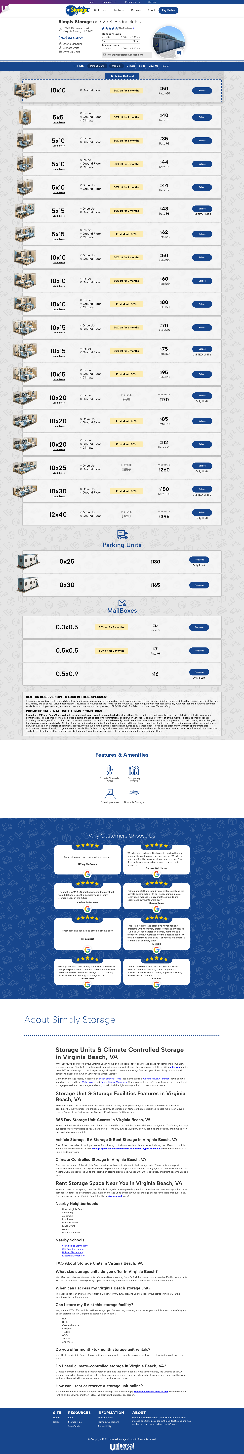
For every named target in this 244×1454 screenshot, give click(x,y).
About (151, 10)
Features (119, 10)
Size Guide (74, 1426)
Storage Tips (75, 1422)
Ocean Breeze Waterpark (113, 1082)
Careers (152, 2)
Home (91, 2)
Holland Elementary (72, 1252)
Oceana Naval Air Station (156, 1078)
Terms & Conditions (108, 1422)
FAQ (70, 1417)
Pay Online (168, 10)
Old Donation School (73, 1249)
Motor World (88, 1082)
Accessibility (104, 1426)
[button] (109, 2)
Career (56, 1422)
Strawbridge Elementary (75, 1245)
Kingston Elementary (73, 1255)
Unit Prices (100, 10)
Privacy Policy (105, 1417)
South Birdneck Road (110, 1078)
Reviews (136, 10)
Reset (166, 66)
